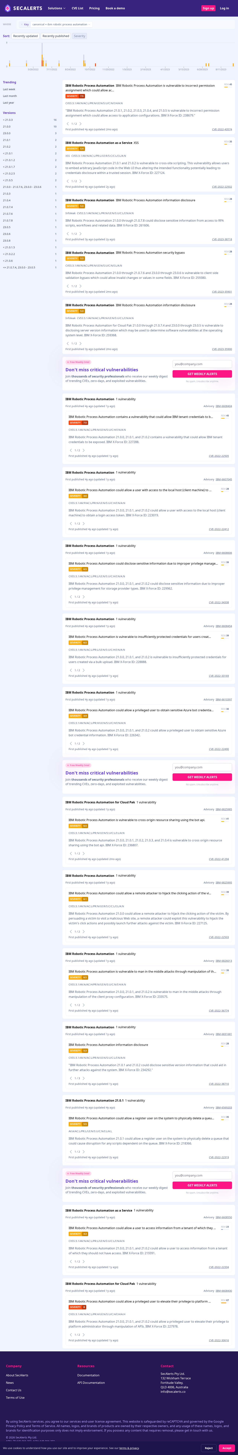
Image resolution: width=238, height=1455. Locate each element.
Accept (227, 1448)
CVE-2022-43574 (222, 129)
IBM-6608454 (224, 626)
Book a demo (115, 8)
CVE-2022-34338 (219, 602)
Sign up (208, 8)
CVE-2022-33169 (219, 676)
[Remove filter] (22, 24)
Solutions (55, 8)
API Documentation (91, 1383)
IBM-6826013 (224, 961)
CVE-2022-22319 (219, 1157)
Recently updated (25, 36)
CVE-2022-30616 (219, 1340)
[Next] (80, 124)
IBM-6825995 (224, 882)
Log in (224, 8)
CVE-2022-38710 (219, 1084)
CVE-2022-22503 (219, 937)
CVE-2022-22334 (219, 1267)
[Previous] (67, 124)
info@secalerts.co (173, 1392)
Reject (209, 1448)
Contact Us (13, 1390)
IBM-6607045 (224, 479)
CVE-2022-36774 (219, 1010)
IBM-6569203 (224, 1107)
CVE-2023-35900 (222, 349)
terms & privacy (129, 1448)
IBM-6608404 (224, 406)
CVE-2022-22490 (219, 749)
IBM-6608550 (224, 1217)
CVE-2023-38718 (222, 239)
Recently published (56, 36)
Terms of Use (15, 1398)
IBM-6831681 (224, 1034)
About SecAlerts (17, 1375)
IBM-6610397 (224, 699)
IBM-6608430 (224, 1290)
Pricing (94, 8)
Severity (79, 36)
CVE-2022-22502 (222, 186)
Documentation (88, 1375)
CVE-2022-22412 (219, 529)
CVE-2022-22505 (219, 456)
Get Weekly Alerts (202, 374)
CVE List (77, 8)
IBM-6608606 (224, 553)
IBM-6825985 (224, 809)
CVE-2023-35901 (222, 291)
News (10, 1383)
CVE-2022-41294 (219, 859)
